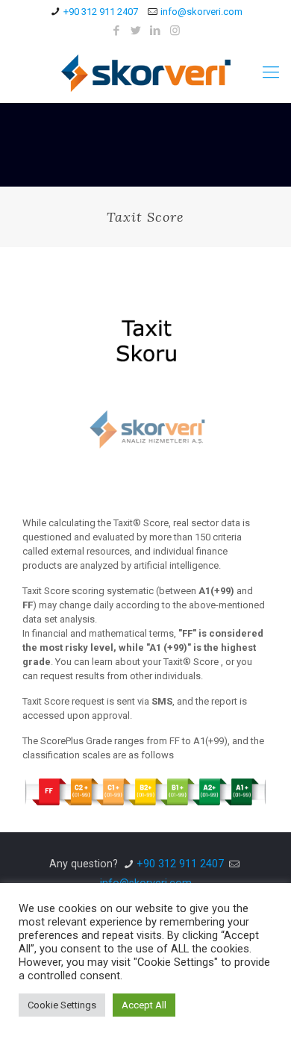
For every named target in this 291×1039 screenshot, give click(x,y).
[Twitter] (136, 30)
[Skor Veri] (145, 72)
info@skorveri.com (201, 11)
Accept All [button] (144, 1005)
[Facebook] (117, 30)
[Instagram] (175, 30)
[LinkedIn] (155, 30)
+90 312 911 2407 (100, 11)
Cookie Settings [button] (62, 1005)
